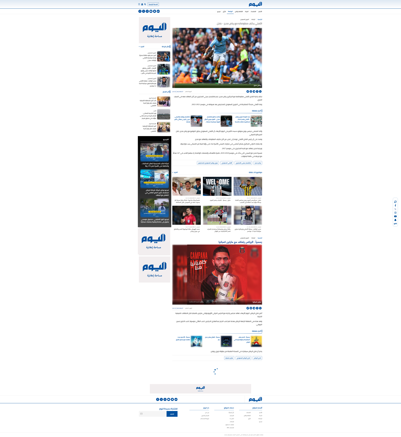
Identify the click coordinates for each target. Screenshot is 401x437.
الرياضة (230, 11)
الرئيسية (260, 19)
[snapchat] (154, 11)
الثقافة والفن (239, 11)
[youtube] (150, 11)
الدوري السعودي (244, 19)
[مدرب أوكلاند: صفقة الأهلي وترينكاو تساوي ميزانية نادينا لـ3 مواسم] (248, 215)
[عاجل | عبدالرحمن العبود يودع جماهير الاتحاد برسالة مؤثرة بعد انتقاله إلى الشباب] (248, 186)
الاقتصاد (253, 11)
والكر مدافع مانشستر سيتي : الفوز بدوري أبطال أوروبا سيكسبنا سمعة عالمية (212, 119)
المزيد (175, 172)
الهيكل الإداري (205, 415)
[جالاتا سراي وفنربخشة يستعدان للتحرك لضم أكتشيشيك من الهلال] (217, 215)
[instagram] (147, 11)
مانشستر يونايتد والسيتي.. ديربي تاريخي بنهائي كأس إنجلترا (182, 119)
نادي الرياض (257, 358)
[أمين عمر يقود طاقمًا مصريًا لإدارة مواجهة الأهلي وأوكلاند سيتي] (163, 56)
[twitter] (143, 11)
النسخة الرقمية (153, 4)
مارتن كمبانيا (229, 358)
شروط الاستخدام (205, 418)
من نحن (207, 412)
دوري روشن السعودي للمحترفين (208, 163)
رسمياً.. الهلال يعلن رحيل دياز (212, 338)
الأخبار (260, 11)
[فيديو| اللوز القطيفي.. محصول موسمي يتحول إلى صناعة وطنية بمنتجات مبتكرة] (154, 207)
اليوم (190, 91)
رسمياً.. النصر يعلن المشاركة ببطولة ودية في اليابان (242, 339)
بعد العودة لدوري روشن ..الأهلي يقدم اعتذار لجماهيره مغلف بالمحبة (242, 119)
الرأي (224, 11)
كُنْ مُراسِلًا (231, 412)
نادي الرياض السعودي (243, 358)
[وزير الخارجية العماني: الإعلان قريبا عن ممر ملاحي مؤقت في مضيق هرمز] (163, 114)
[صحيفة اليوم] (253, 4)
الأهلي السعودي (227, 163)
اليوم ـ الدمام (188, 308)
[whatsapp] (251, 91)
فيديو (219, 11)
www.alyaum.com (229, 434)
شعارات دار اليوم (230, 424)
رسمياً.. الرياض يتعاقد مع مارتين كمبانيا (240, 241)
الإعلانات (232, 421)
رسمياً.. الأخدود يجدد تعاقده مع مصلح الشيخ (183, 338)
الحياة (246, 11)
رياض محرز (258, 163)
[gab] (158, 11)
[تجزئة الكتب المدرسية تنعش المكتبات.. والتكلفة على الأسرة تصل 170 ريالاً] (154, 152)
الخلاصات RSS (230, 427)
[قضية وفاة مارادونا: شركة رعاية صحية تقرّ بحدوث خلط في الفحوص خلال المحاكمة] (186, 186)
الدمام (186, 91)
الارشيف (232, 415)
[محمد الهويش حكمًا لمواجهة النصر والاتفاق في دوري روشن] (186, 215)
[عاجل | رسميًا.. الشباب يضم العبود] (217, 186)
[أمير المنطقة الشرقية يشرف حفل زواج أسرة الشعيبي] (163, 127)
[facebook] (139, 11)
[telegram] (254, 91)
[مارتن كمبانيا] (217, 275)
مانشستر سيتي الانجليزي (243, 163)
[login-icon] (142, 4)
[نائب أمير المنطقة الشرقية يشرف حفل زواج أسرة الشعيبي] (163, 101)
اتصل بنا (232, 418)
